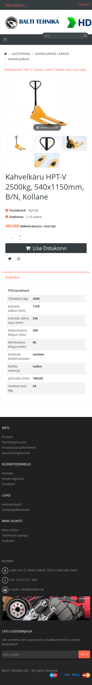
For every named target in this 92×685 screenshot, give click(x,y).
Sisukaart (8, 484)
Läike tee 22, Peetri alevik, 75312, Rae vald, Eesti (43, 570)
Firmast (7, 437)
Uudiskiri (8, 541)
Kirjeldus (12, 277)
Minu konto (10, 530)
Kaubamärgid (11, 504)
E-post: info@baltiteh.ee (26, 589)
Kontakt (7, 473)
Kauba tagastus (13, 479)
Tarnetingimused (14, 442)
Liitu (84, 654)
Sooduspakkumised (16, 510)
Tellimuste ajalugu (15, 535)
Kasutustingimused (16, 453)
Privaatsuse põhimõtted (19, 447)
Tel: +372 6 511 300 (23, 580)
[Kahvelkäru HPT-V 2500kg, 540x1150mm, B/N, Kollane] (20, 143)
